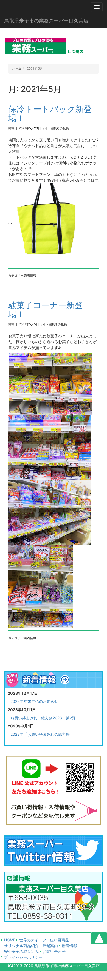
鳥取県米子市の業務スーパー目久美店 (46, 21)
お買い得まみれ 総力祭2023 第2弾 (43, 717)
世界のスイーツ (32, 940)
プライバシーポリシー (23, 957)
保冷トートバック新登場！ (50, 113)
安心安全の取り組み (21, 951)
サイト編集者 (51, 128)
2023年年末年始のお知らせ (34, 701)
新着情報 (30, 275)
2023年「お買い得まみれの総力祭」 (42, 734)
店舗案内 (50, 945)
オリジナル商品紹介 (21, 945)
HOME (9, 940)
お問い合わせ (54, 951)
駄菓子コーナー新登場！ (45, 309)
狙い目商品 (59, 940)
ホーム (16, 68)
